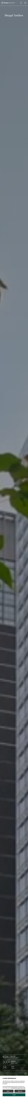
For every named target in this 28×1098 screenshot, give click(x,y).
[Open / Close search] (21, 3)
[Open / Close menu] (25, 2)
